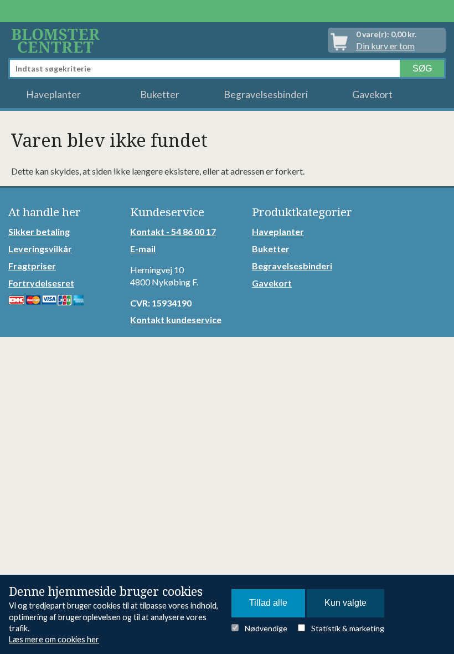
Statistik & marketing (347, 628)
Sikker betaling (39, 231)
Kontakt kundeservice (175, 319)
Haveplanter (53, 94)
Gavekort (372, 94)
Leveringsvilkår (40, 248)
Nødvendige (266, 628)
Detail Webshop (57, 40)
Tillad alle (268, 602)
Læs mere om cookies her (54, 639)
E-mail (143, 248)
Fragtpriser (32, 265)
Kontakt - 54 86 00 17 (173, 231)
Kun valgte (345, 602)
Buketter (159, 94)
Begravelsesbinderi (266, 94)
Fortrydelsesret (41, 283)
